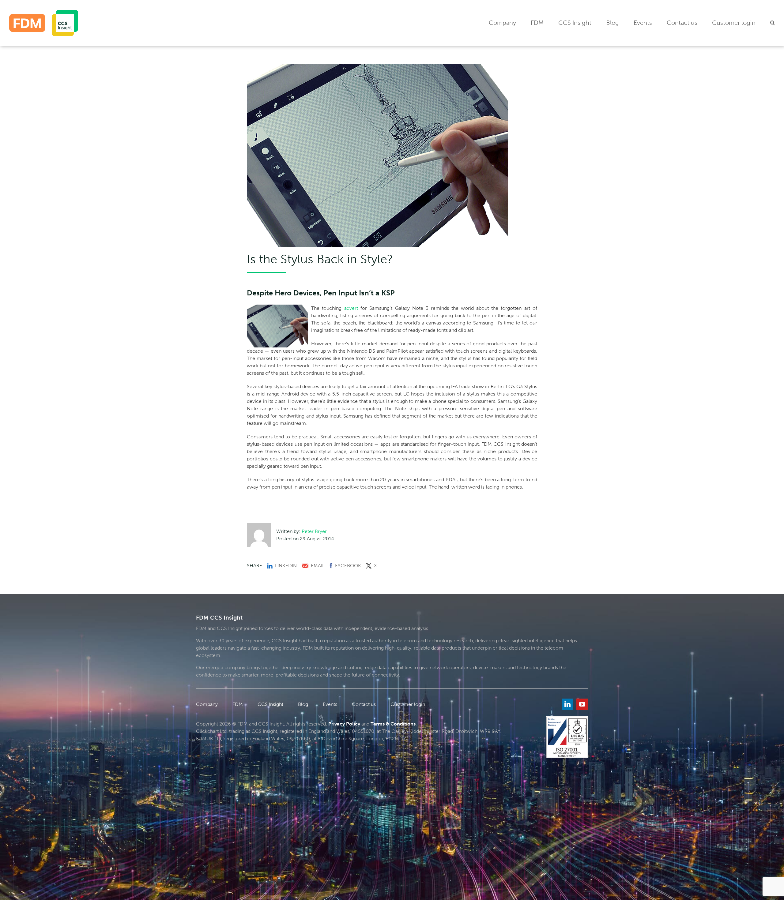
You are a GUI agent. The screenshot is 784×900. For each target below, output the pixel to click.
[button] (772, 23)
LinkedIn (286, 565)
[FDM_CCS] (43, 12)
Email (318, 565)
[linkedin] (567, 704)
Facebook (348, 565)
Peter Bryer (314, 531)
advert (351, 308)
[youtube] (582, 704)
